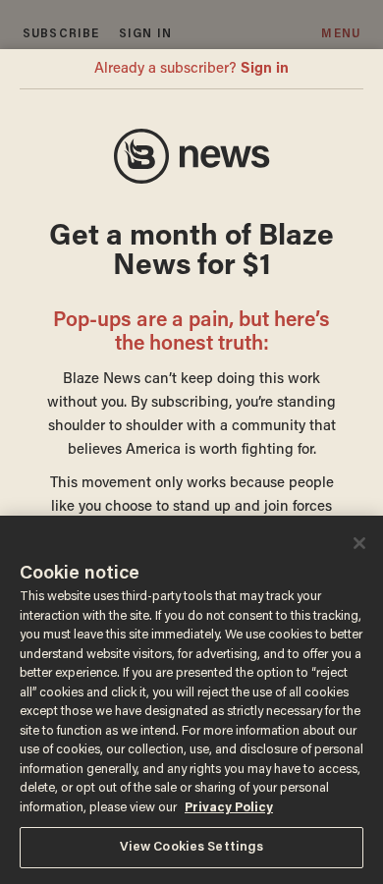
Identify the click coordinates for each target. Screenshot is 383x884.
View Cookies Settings (192, 847)
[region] (191, 700)
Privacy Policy (229, 807)
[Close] (359, 543)
